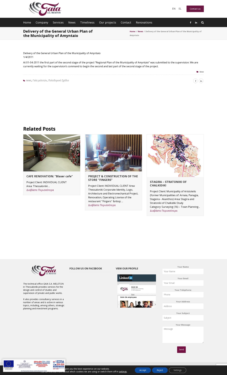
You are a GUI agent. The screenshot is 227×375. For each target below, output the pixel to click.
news (28, 80)
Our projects (107, 22)
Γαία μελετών (40, 80)
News (72, 22)
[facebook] (195, 81)
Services (58, 22)
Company (42, 22)
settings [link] (123, 371)
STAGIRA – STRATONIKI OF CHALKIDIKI (168, 183)
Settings (178, 370)
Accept (142, 370)
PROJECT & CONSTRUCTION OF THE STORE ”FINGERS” (113, 178)
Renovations (144, 22)
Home (27, 22)
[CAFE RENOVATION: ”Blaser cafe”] (51, 152)
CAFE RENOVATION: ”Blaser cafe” (49, 176)
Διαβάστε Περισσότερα (40, 190)
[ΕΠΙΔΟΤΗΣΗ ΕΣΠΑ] (34, 365)
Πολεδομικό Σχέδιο (58, 80)
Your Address (183, 301)
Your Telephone (183, 290)
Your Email (183, 278)
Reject (160, 370)
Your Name (183, 266)
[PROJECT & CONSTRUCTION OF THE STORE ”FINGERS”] (113, 152)
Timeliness (87, 22)
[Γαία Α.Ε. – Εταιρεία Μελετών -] (45, 9)
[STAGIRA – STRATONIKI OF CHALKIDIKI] (175, 155)
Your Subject (183, 313)
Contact (126, 22)
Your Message (183, 324)
